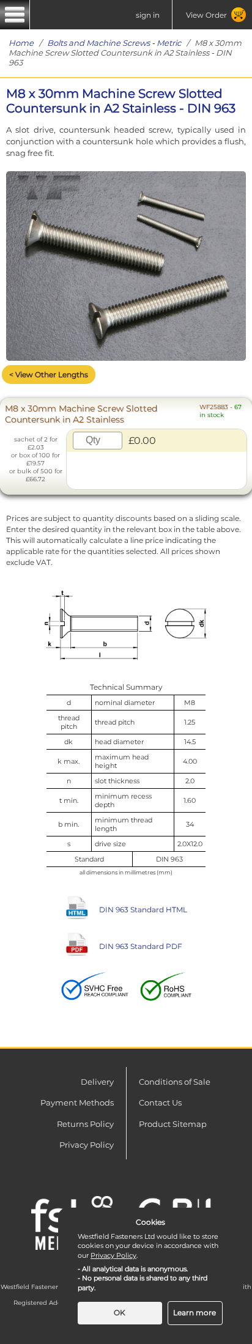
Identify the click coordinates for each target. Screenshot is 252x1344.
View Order (206, 15)
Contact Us (160, 1102)
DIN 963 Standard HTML (143, 909)
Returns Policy (85, 1124)
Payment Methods (77, 1102)
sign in (148, 15)
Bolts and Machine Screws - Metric (114, 43)
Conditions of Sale (174, 1082)
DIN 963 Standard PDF (140, 946)
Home (21, 43)
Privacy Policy (86, 1145)
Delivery (97, 1082)
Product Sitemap (173, 1124)
